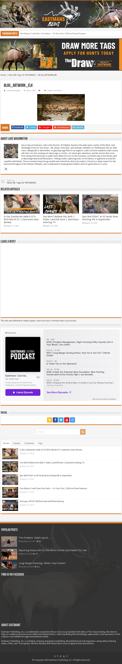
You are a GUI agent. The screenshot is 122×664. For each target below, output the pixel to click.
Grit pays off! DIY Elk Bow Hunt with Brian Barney (42, 501)
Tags (40, 443)
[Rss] (49, 419)
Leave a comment (54, 91)
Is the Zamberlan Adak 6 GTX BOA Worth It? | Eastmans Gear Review (21, 219)
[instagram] (72, 419)
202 (38, 567)
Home (3, 75)
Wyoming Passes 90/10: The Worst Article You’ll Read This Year (53, 550)
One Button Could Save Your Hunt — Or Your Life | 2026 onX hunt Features (53, 33)
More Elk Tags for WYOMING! (22, 75)
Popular (16, 443)
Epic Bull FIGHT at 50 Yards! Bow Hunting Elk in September (100, 218)
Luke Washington (14, 91)
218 (36, 554)
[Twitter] (61, 419)
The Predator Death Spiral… (34, 537)
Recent (6, 443)
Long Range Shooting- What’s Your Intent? (42, 563)
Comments (29, 443)
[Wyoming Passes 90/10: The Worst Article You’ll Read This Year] (9, 554)
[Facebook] (55, 419)
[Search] (82, 432)
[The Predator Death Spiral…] (9, 541)
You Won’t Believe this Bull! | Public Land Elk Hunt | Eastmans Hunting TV (61, 219)
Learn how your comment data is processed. (56, 320)
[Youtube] (66, 419)
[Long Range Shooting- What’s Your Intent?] (9, 565)
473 (40, 541)
